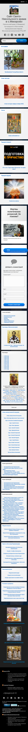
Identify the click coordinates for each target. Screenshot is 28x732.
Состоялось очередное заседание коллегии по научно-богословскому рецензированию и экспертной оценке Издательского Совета (17, 675)
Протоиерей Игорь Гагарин (9, 470)
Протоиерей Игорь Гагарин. (9, 485)
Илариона (5, 392)
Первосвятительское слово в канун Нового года (14, 598)
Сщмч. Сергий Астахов (14, 423)
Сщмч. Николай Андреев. (14, 437)
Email (5, 294)
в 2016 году (6, 366)
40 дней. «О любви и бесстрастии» (14, 551)
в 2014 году (6, 368)
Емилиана (14, 391)
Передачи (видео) (6, 142)
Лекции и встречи (6, 525)
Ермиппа (15, 392)
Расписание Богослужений (9, 315)
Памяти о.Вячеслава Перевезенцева (11, 543)
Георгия (11, 394)
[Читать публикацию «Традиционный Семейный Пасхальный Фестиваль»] (14, 614)
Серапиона (23, 390)
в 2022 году (6, 358)
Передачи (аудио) (6, 175)
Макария (18, 395)
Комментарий (7, 274)
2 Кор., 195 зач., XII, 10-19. (8, 400)
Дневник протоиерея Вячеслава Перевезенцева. (14, 486)
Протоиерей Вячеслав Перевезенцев (11, 482)
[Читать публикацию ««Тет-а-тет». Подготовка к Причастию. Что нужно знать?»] (14, 155)
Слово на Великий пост (14, 135)
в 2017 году (6, 365)
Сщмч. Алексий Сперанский (14, 432)
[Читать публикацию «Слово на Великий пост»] (14, 123)
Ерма (19, 390)
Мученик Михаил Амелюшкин (14, 452)
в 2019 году (6, 362)
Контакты (6, 318)
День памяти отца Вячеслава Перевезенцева (14, 642)
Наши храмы (6, 319)
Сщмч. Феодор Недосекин (14, 447)
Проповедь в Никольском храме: (10, 327)
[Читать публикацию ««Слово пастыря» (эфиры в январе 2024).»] (14, 91)
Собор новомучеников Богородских (10, 412)
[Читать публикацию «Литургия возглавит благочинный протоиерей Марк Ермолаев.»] (14, 653)
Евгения (16, 397)
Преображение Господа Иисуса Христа (14, 72)
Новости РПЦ (7, 671)
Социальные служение (8, 322)
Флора (4, 390)
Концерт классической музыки (14, 575)
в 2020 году (6, 361)
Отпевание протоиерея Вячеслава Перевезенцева (14, 553)
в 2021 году (6, 359)
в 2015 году (6, 367)
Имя (4, 289)
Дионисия (10, 392)
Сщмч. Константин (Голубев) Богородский (14, 420)
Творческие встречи (7, 569)
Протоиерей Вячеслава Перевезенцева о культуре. (14, 484)
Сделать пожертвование (9, 320)
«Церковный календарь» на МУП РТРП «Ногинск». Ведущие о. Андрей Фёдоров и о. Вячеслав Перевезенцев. (13, 519)
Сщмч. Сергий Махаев (14, 440)
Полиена (7, 391)
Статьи (3, 110)
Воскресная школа (8, 317)
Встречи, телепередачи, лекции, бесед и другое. (14, 511)
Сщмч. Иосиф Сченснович (14, 442)
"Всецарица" (18, 399)
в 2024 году (6, 356)
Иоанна (7, 394)
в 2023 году (6, 357)
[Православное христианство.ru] (14, 705)
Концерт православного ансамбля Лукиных (14, 577)
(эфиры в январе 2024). (14, 103)
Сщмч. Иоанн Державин (14, 425)
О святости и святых (14, 201)
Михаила (20, 397)
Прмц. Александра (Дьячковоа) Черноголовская (14, 418)
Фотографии (4, 46)
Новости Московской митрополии (11, 714)
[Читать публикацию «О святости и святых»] (14, 188)
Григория (4, 397)
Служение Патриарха (9, 685)
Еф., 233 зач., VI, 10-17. (9, 401)
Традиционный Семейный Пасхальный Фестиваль (14, 623)
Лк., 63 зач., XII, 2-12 (19, 401)
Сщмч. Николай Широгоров (14, 444)
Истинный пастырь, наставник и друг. (14, 555)
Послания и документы (7, 583)
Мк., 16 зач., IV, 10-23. (18, 400)
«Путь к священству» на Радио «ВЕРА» (12, 472)
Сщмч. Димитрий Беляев (14, 430)
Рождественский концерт (14, 572)
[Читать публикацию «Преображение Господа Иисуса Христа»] (14, 59)
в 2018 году (6, 363)
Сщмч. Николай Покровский (14, 435)
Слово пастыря (5, 78)
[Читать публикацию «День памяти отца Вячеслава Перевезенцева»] (14, 634)
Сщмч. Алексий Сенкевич (14, 427)
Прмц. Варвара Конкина (14, 449)
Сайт (4, 299)
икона (7, 390)
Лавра (11, 390)
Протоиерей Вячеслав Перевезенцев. (12, 466)
